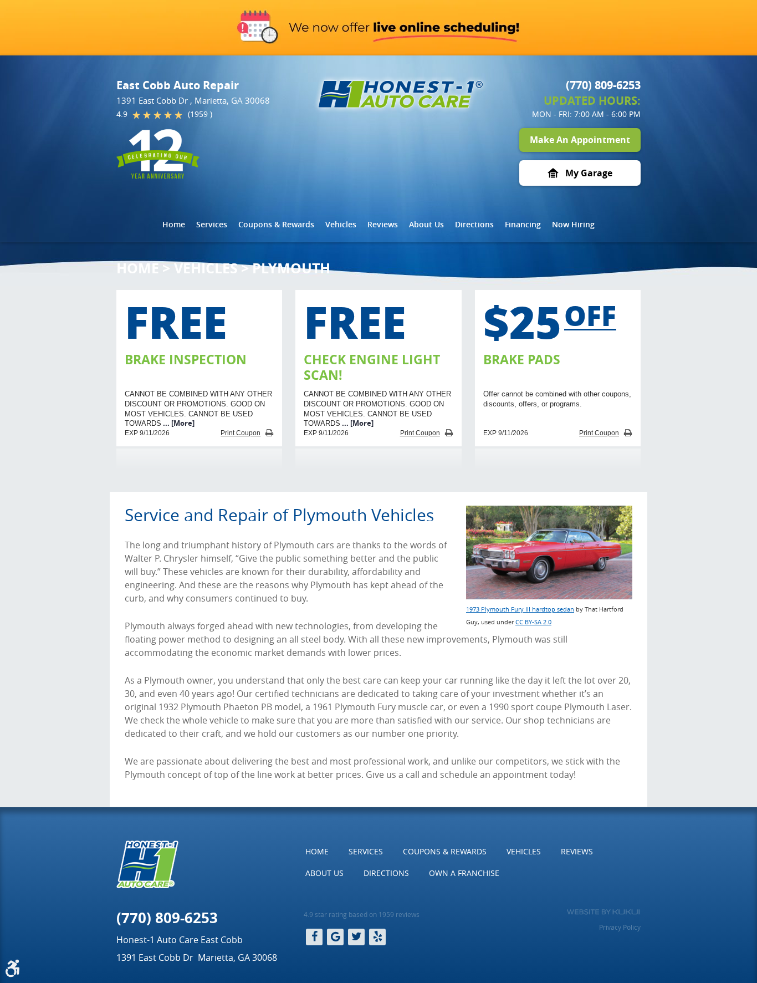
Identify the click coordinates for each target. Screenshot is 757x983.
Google (335, 937)
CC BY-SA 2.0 (533, 622)
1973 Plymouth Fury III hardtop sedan (520, 609)
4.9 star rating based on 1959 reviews (362, 914)
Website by (603, 912)
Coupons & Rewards (276, 224)
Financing (523, 224)
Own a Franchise (464, 873)
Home (173, 224)
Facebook (314, 937)
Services (211, 224)
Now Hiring (573, 224)
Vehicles (340, 224)
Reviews (382, 224)
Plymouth (291, 268)
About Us (426, 224)
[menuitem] (174, 224)
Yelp (377, 937)
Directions (474, 224)
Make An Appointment (580, 140)
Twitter (356, 937)
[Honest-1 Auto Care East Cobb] (401, 94)
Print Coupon (240, 433)
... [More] (178, 423)
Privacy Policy (620, 927)
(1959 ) (200, 114)
